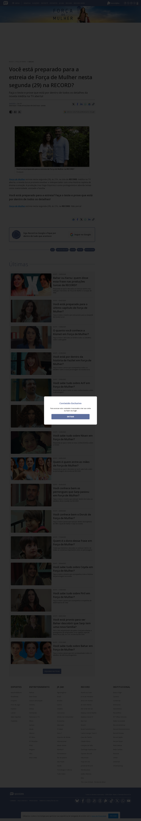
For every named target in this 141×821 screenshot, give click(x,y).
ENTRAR (70, 416)
